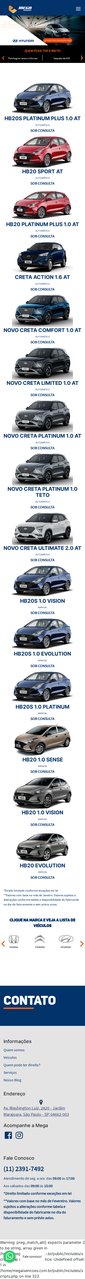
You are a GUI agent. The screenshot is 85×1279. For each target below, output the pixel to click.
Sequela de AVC (62, 58)
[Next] (82, 57)
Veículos (10, 1057)
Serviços (10, 1072)
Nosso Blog (12, 1080)
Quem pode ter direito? (22, 1065)
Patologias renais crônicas (23, 58)
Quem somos (14, 1049)
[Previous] (3, 57)
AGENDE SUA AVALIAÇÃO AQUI (57, 40)
